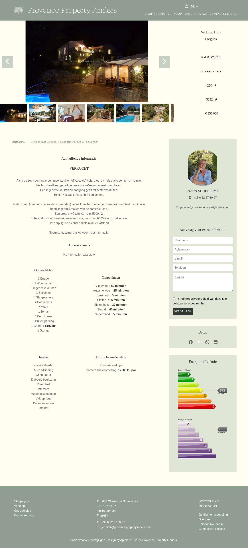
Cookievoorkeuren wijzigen (87, 540)
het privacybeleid (197, 298)
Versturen (182, 311)
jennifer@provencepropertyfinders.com (205, 207)
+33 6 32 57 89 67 (205, 197)
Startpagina (18, 141)
